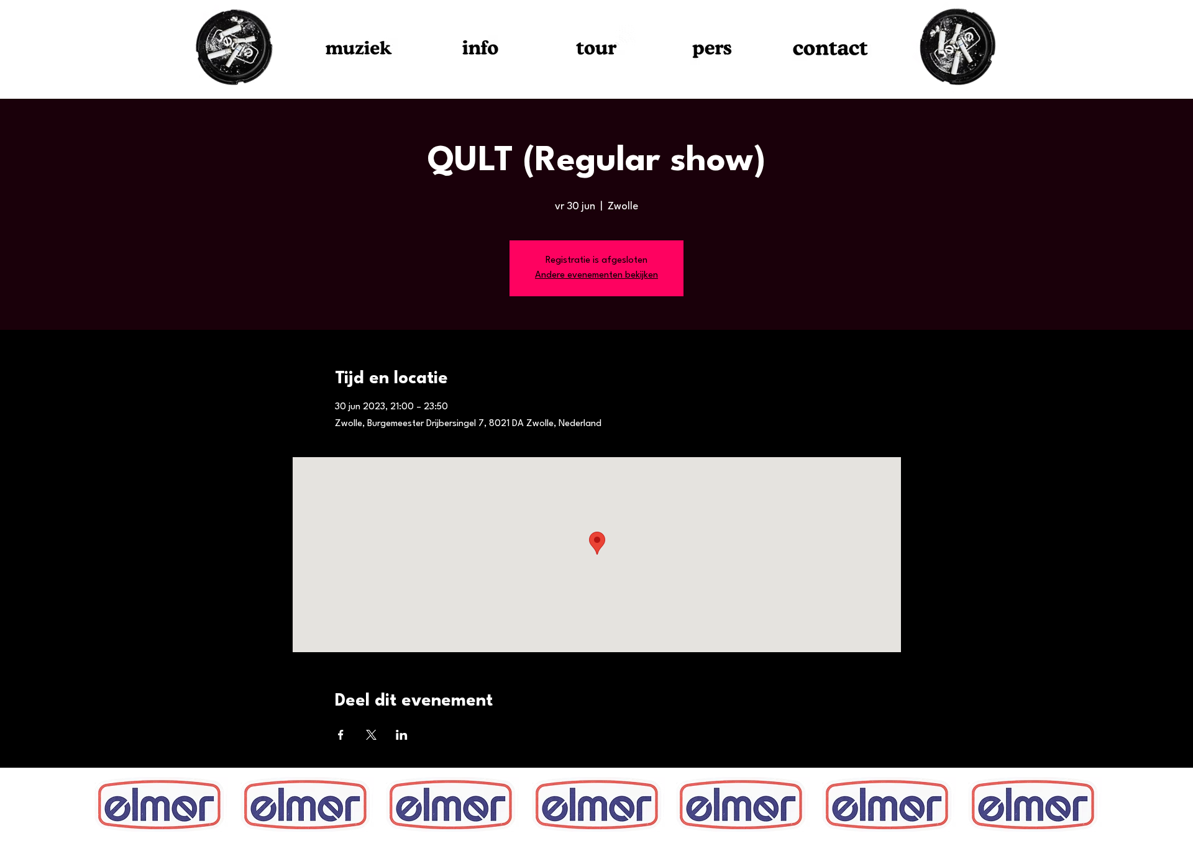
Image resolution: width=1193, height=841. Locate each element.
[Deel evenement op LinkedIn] (402, 735)
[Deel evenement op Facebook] (341, 735)
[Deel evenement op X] (371, 735)
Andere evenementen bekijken (596, 275)
